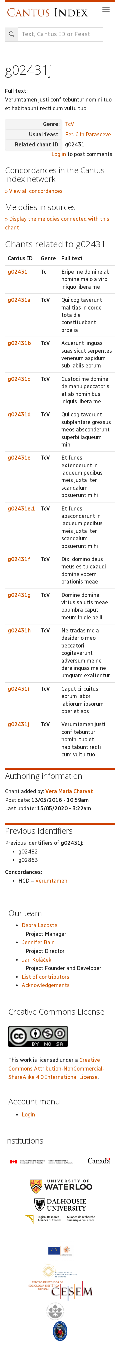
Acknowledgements (46, 985)
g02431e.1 (21, 508)
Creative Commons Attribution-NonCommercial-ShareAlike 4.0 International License (56, 1068)
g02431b (19, 343)
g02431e (19, 458)
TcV (69, 124)
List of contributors (45, 977)
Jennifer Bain (38, 942)
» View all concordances (34, 191)
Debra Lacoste (39, 925)
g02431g (19, 595)
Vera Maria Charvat (69, 791)
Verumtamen (51, 881)
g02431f (19, 559)
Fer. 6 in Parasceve (88, 134)
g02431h (19, 630)
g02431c (19, 379)
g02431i (18, 689)
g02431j (18, 724)
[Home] (49, 9)
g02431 (18, 272)
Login (28, 1114)
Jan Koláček (36, 960)
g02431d (19, 414)
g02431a (19, 300)
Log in (58, 154)
